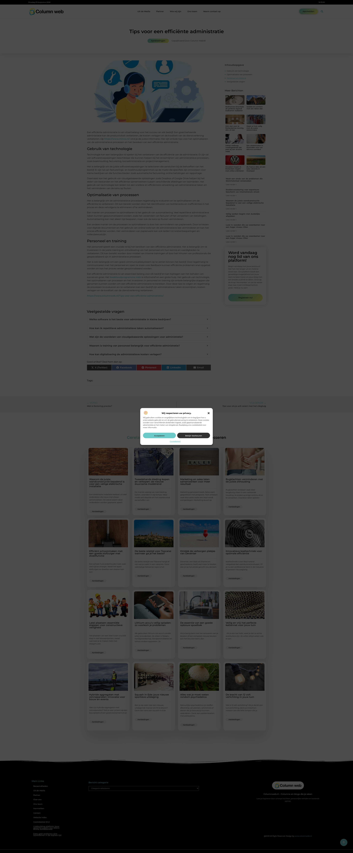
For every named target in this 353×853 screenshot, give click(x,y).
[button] (208, 413)
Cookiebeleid (175, 441)
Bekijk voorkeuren (193, 436)
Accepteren (159, 436)
